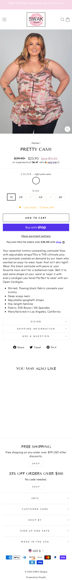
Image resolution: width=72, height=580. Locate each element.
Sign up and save (35, 530)
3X (30, 197)
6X (60, 197)
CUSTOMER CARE (35, 509)
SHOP (36, 463)
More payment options (36, 236)
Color (36, 174)
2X (21, 197)
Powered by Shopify (36, 577)
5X (50, 197)
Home (35, 143)
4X (41, 197)
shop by (35, 520)
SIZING (36, 321)
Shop (36, 486)
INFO (35, 498)
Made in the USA (35, 541)
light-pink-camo (36, 180)
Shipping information (36, 328)
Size (36, 190)
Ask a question (36, 336)
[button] (36, 162)
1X (11, 197)
